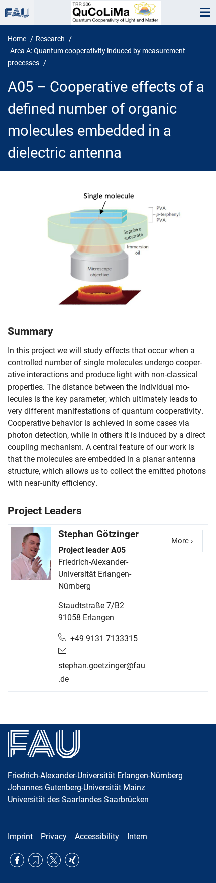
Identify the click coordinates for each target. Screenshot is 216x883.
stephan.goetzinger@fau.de (101, 672)
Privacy (54, 836)
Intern (137, 836)
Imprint (20, 836)
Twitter (54, 860)
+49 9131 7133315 (104, 638)
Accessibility (97, 836)
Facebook (17, 860)
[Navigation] (205, 12)
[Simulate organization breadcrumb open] (17, 12)
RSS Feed (35, 860)
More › (187, 540)
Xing (72, 860)
